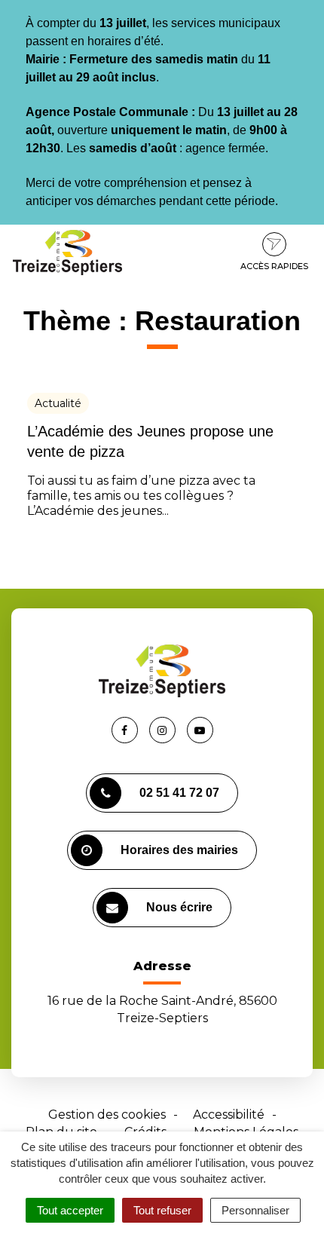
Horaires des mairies (179, 850)
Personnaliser (255, 1210)
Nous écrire (179, 907)
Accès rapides (274, 266)
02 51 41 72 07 (179, 792)
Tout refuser (162, 1210)
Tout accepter (70, 1210)
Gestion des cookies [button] (107, 1114)
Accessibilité (228, 1114)
